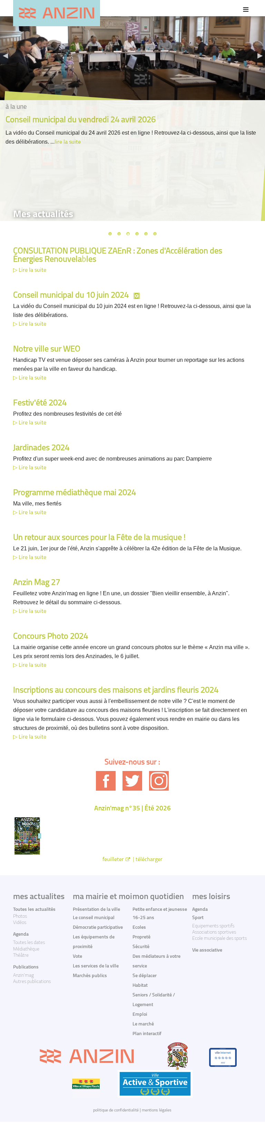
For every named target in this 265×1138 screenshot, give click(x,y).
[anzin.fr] (56, 13)
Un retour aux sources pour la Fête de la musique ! (99, 538)
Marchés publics (90, 975)
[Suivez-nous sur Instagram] (159, 781)
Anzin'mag (23, 975)
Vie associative (207, 950)
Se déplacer (144, 975)
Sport (198, 917)
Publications (26, 967)
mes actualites (39, 897)
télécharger (149, 859)
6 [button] (155, 233)
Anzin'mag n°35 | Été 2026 (132, 809)
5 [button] (146, 233)
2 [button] (119, 233)
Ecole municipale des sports (219, 938)
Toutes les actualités (34, 909)
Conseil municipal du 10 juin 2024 (71, 295)
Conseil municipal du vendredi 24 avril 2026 (81, 120)
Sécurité (140, 946)
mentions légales (156, 1110)
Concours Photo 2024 (50, 637)
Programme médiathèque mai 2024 (74, 493)
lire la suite (68, 142)
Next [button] (259, 55)
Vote (77, 956)
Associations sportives (214, 932)
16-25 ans (143, 917)
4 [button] (137, 233)
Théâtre (21, 955)
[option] (132, 57)
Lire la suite (32, 270)
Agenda (21, 934)
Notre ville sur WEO (46, 349)
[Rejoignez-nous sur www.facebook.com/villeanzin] (106, 781)
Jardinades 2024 (41, 448)
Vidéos (19, 922)
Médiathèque (26, 949)
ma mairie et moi (102, 897)
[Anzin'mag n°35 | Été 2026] (132, 836)
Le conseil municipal (94, 917)
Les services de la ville (96, 966)
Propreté (141, 937)
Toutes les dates (29, 942)
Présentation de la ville (96, 909)
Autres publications (32, 981)
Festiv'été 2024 (40, 403)
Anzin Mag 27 (36, 583)
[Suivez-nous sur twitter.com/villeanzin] (132, 781)
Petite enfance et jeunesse (159, 909)
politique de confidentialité (116, 1110)
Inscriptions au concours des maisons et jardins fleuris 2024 (115, 690)
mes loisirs (211, 897)
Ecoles (139, 927)
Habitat (140, 985)
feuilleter (113, 859)
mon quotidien (158, 897)
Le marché (143, 1024)
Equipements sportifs (213, 926)
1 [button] (110, 233)
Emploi (139, 1014)
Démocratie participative (98, 927)
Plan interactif (146, 1033)
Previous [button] (5, 55)
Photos (20, 916)
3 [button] (128, 233)
